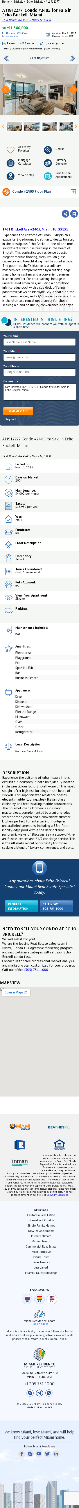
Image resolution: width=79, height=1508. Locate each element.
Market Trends (41, 1241)
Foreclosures (41, 1262)
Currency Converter (62, 162)
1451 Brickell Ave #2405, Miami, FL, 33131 (26, 20)
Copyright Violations (57, 1194)
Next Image (73, 89)
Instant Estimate (41, 1236)
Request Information (18, 906)
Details (60, 149)
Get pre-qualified (58, 38)
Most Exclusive (41, 1252)
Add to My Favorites (24, 148)
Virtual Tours (41, 1257)
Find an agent (39, 1324)
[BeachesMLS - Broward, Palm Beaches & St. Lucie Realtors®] (59, 1127)
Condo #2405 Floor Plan (31, 191)
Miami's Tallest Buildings (41, 1273)
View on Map (26, 175)
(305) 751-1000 (36, 969)
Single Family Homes (41, 1225)
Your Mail (11, 351)
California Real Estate (41, 1215)
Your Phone (12, 366)
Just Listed (41, 1267)
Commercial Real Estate (41, 1246)
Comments (10, 381)
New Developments (41, 1231)
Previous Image (5, 89)
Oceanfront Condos (41, 1220)
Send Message (18, 411)
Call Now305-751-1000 (53, 906)
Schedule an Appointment (64, 175)
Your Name (12, 335)
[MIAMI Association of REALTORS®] (20, 1127)
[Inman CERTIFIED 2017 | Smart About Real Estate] (20, 1162)
